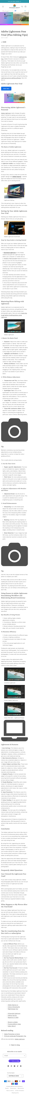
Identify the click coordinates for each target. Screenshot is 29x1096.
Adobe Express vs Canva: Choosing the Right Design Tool (14, 1007)
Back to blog (15, 1045)
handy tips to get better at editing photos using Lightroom (14, 315)
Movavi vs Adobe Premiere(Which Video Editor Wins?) (14, 1024)
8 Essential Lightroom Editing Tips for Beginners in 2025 (14, 1015)
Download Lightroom (10, 252)
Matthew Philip (13, 1086)
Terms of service (10, 1090)
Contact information (19, 1090)
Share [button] (4, 42)
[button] (3, 6)
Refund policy (21, 1088)
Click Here (6, 88)
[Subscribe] (24, 1055)
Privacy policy (13, 1088)
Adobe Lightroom (6, 113)
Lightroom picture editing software (11, 78)
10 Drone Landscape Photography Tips (15, 1036)
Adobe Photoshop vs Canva (12, 1034)
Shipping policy (15, 1092)
